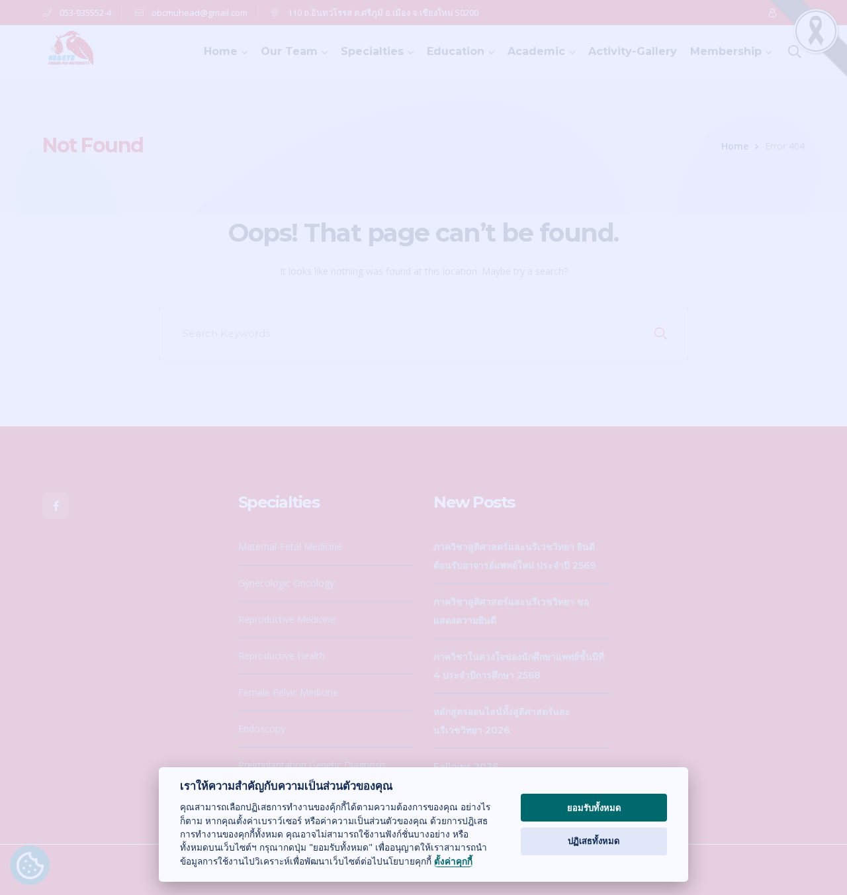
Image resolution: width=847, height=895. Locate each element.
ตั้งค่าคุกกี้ (453, 861)
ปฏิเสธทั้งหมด (594, 841)
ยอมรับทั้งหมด (594, 808)
